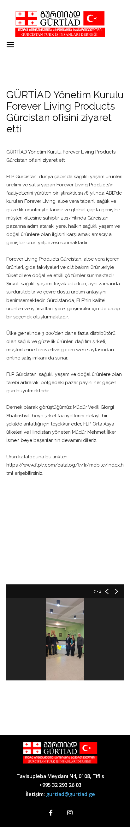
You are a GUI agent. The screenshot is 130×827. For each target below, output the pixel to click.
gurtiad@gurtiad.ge (70, 794)
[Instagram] (70, 813)
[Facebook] (51, 813)
